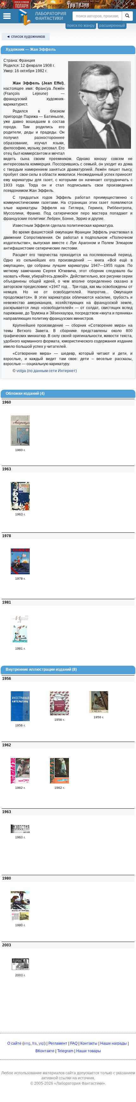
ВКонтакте (44, 1051)
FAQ (73, 1043)
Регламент (57, 1043)
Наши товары (88, 1051)
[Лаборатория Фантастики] (26, 17)
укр (41, 1043)
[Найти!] (127, 16)
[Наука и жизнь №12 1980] (20, 919)
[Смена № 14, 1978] (20, 573)
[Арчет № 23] (20, 970)
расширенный (112, 25)
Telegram (65, 1051)
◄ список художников (25, 36)
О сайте (14, 1043)
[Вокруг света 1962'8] (59, 782)
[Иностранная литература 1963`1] (20, 509)
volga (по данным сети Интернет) (46, 371)
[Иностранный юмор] (59, 714)
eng (27, 1043)
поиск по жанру (81, 25)
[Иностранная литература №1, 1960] (20, 444)
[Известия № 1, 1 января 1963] (20, 831)
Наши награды (113, 1043)
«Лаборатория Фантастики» (79, 1083)
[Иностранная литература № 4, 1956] (20, 720)
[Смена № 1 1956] (98, 711)
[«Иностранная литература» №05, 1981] (20, 643)
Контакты (88, 1043)
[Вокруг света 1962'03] (20, 782)
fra (34, 1043)
